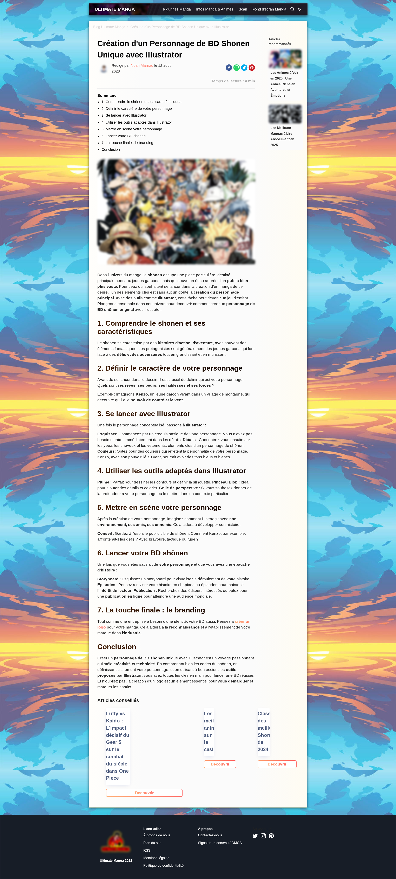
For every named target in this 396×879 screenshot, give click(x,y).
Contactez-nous (210, 835)
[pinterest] (252, 68)
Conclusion (110, 149)
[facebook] (229, 68)
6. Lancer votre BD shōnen (123, 136)
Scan (243, 9)
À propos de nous (156, 835)
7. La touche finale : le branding (127, 143)
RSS (146, 850)
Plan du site (152, 843)
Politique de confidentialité (163, 865)
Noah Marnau (142, 65)
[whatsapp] (236, 68)
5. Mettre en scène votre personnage (131, 129)
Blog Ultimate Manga (109, 27)
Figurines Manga (177, 9)
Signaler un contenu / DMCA (220, 843)
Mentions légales (156, 858)
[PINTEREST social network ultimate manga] (271, 835)
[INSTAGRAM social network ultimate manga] (263, 835)
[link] (144, 793)
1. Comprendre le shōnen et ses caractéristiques (141, 102)
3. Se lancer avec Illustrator (123, 115)
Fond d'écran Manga (269, 9)
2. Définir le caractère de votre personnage (136, 109)
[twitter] (244, 68)
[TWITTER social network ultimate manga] (255, 835)
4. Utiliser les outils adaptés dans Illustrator (136, 122)
